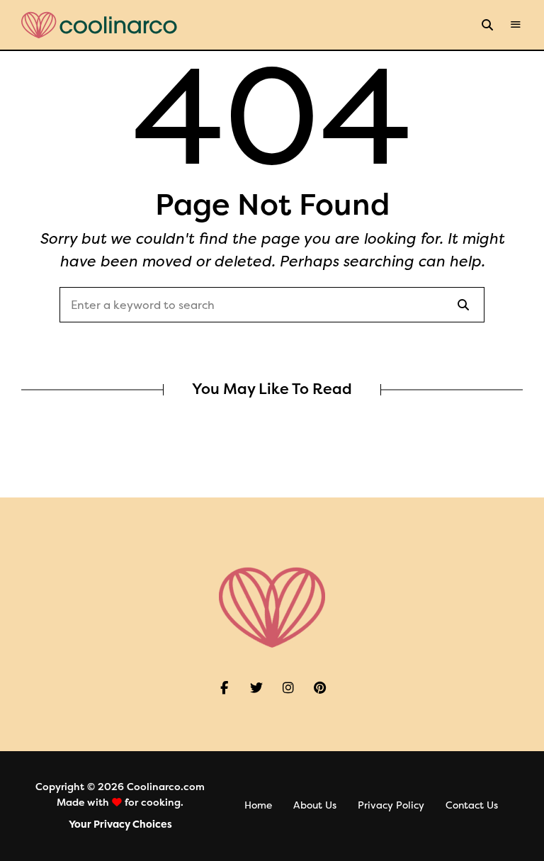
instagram (288, 688)
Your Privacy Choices (120, 824)
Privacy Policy (391, 805)
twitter (256, 688)
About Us (314, 805)
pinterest (320, 688)
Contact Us (472, 805)
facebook (224, 688)
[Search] (463, 304)
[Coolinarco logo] (99, 25)
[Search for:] (272, 306)
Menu (516, 25)
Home (258, 805)
